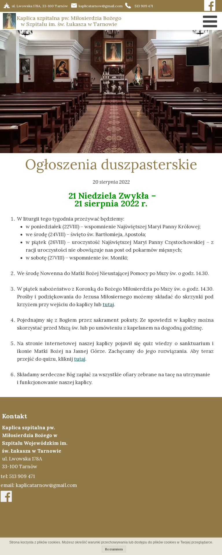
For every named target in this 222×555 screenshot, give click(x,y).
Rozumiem (114, 549)
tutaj (79, 359)
